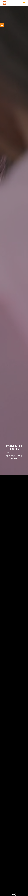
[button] (24, 4)
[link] (4, 3)
